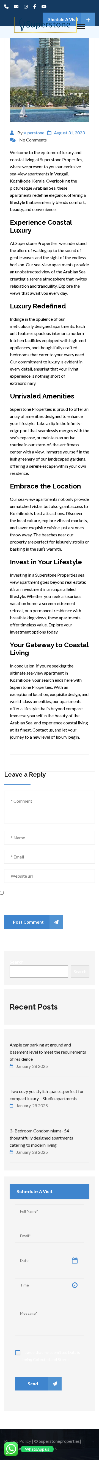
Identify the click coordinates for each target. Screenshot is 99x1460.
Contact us (42, 729)
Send (33, 1383)
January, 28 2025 (32, 1066)
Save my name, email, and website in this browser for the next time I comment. (41, 902)
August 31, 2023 (69, 132)
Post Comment (28, 921)
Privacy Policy (17, 1441)
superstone (33, 132)
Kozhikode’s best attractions (37, 513)
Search (17, 961)
